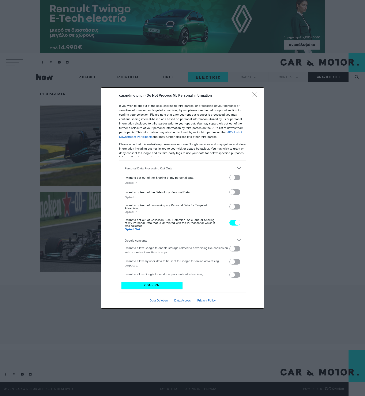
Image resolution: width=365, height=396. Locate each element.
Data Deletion (159, 300)
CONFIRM (152, 285)
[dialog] (182, 198)
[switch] (234, 177)
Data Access (182, 300)
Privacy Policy (206, 300)
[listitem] (182, 168)
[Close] (256, 96)
